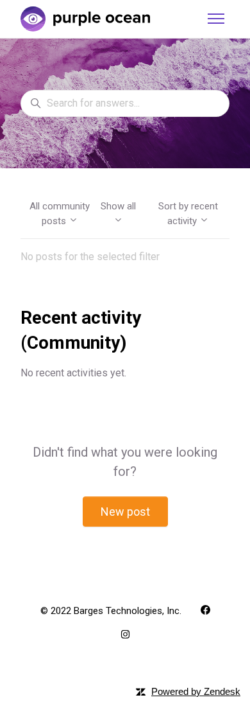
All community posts (59, 213)
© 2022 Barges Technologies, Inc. (110, 611)
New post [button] (125, 511)
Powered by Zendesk (195, 691)
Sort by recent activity (188, 213)
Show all (118, 206)
